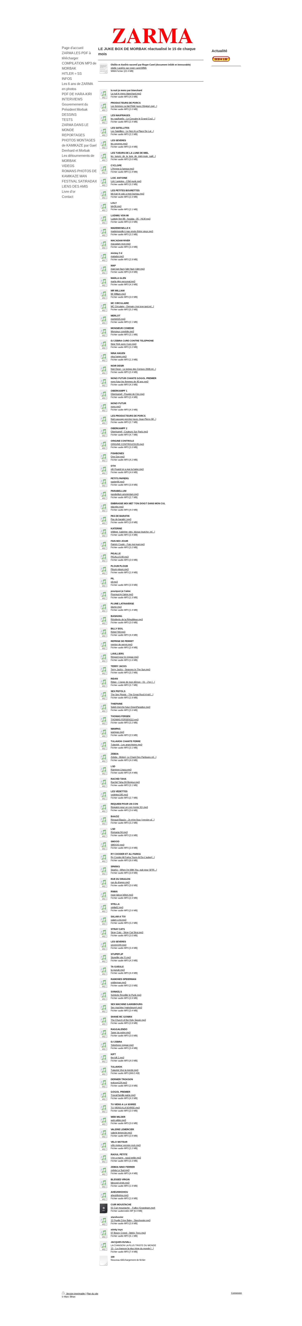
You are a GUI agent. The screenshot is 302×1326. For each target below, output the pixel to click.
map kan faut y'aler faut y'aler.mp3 (128, 269)
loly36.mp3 (116, 206)
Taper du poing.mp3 (120, 1032)
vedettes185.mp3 (119, 794)
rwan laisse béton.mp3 (122, 895)
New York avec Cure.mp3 (123, 344)
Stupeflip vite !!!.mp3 (121, 957)
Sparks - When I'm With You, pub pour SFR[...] (134, 870)
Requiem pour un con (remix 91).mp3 (129, 807)
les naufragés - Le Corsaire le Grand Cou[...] (133, 118)
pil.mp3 (114, 582)
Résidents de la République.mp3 (127, 619)
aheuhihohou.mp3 (119, 1195)
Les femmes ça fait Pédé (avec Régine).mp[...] (134, 106)
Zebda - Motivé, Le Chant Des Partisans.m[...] (133, 757)
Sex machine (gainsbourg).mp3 (126, 1007)
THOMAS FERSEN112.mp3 (124, 719)
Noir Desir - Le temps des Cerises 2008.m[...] (133, 369)
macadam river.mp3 (120, 244)
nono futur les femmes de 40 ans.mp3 (129, 381)
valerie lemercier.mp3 (121, 1132)
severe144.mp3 (118, 945)
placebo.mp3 (117, 506)
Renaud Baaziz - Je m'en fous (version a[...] (132, 819)
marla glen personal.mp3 (123, 281)
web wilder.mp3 (118, 1120)
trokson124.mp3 (119, 1082)
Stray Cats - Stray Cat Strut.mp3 (127, 932)
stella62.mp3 (117, 907)
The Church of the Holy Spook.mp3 (128, 1020)
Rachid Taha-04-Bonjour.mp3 (125, 782)
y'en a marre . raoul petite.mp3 (126, 1157)
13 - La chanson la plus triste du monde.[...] (132, 1248)
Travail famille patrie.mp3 (123, 1095)
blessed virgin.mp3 (120, 1183)
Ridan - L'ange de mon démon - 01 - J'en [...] (133, 682)
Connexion (236, 1293)
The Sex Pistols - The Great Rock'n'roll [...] (132, 694)
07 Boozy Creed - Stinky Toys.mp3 (128, 1233)
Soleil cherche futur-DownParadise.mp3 (130, 707)
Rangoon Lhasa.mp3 (121, 769)
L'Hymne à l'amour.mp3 (122, 168)
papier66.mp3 (117, 481)
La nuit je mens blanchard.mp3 (126, 93)
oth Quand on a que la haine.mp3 (127, 469)
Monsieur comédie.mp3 (122, 331)
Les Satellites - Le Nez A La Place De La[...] (132, 131)
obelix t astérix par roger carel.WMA (128, 68)
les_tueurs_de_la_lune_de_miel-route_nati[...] (133, 156)
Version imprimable (75, 1293)
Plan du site (92, 1293)
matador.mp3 (117, 256)
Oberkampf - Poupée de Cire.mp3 (127, 394)
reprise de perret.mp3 (121, 644)
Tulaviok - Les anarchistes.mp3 (126, 744)
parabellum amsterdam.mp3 (124, 494)
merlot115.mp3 (118, 319)
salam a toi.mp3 (118, 920)
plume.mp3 (116, 607)
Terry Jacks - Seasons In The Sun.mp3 (130, 669)
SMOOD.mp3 (117, 845)
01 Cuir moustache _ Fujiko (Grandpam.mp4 (133, 1208)
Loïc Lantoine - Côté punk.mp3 (126, 181)
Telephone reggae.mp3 (122, 1045)
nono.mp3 (116, 406)
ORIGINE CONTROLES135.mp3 (127, 444)
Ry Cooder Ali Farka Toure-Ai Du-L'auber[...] (133, 857)
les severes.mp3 (119, 143)
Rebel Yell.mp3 (118, 632)
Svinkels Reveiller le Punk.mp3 (126, 995)
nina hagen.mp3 (119, 356)
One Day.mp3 (117, 456)
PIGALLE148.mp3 (120, 557)
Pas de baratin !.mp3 (121, 519)
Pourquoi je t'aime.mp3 (122, 594)
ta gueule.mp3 (118, 970)
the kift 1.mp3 (117, 1057)
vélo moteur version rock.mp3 (126, 1145)
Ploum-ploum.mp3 (120, 569)
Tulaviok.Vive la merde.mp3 (124, 1070)
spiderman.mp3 (118, 982)
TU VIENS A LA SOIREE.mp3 (125, 1107)
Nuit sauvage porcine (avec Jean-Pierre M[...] (133, 419)
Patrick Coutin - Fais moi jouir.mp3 (128, 544)
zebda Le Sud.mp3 (120, 1170)
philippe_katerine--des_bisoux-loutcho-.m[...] (133, 532)
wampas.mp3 (117, 732)
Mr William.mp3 (118, 294)
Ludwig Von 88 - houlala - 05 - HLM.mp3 (130, 219)
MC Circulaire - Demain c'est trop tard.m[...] (132, 306)
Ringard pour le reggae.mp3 (124, 657)
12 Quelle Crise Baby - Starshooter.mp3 (130, 1220)
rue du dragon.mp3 (120, 882)
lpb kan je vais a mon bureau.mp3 (127, 194)
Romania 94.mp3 (119, 832)
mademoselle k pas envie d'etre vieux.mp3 (132, 231)
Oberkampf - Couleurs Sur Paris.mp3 (129, 431)
